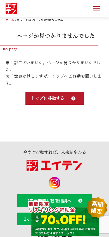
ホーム (10, 20)
